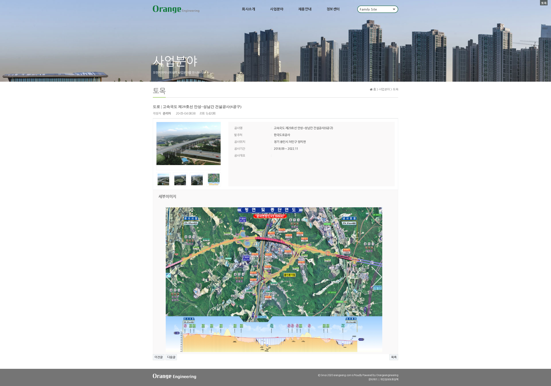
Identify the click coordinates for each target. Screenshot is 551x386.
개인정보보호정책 (389, 379)
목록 (393, 357)
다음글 (171, 357)
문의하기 (373, 379)
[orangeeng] (176, 9)
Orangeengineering (387, 375)
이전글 (159, 357)
